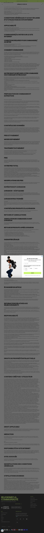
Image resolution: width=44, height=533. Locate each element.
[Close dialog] (41, 256)
